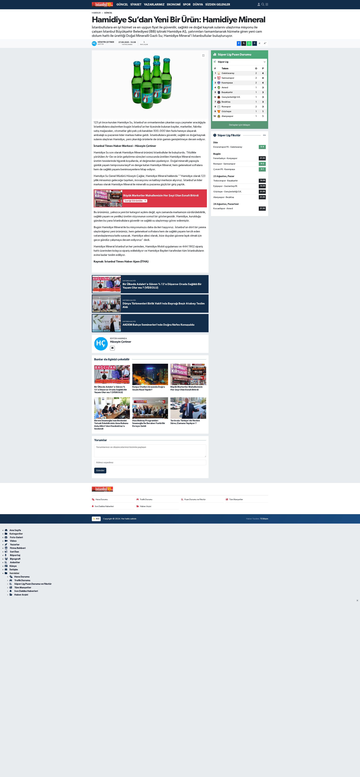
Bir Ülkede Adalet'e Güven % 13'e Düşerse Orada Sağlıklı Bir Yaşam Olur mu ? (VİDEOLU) (110, 389)
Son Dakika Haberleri (104, 506)
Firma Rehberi (17, 548)
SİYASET (135, 4)
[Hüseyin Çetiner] (101, 343)
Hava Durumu (102, 499)
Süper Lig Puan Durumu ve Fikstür (33, 584)
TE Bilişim (264, 519)
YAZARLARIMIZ (154, 4)
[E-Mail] (112, 348)
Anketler (15, 562)
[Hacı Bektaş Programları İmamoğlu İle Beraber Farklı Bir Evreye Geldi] (150, 408)
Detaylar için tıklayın (239, 125)
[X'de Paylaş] (243, 43)
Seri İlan (14, 552)
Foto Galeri (16, 537)
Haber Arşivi (145, 506)
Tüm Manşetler (236, 499)
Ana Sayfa (15, 530)
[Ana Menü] (267, 4)
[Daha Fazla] (254, 43)
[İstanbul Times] (102, 4)
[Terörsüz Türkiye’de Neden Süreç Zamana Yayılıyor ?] (188, 408)
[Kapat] (358, 601)
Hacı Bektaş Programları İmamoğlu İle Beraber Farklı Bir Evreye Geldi (148, 423)
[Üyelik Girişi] (258, 4)
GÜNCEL (122, 4)
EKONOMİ (174, 4)
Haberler (96, 13)
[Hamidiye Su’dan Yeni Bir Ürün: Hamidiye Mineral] (150, 84)
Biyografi (15, 559)
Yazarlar (15, 544)
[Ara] (262, 4)
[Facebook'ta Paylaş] (239, 43)
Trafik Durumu (146, 499)
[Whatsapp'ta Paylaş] (249, 43)
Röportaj (15, 555)
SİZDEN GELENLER (217, 4)
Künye (13, 566)
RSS (97, 519)
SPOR (187, 4)
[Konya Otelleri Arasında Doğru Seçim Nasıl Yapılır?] (150, 374)
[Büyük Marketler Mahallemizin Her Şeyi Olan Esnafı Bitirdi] (188, 374)
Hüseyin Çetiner (120, 341)
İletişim (14, 569)
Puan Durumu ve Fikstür (195, 499)
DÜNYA (198, 4)
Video (13, 541)
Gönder (100, 470)
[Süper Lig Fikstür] (264, 135)
